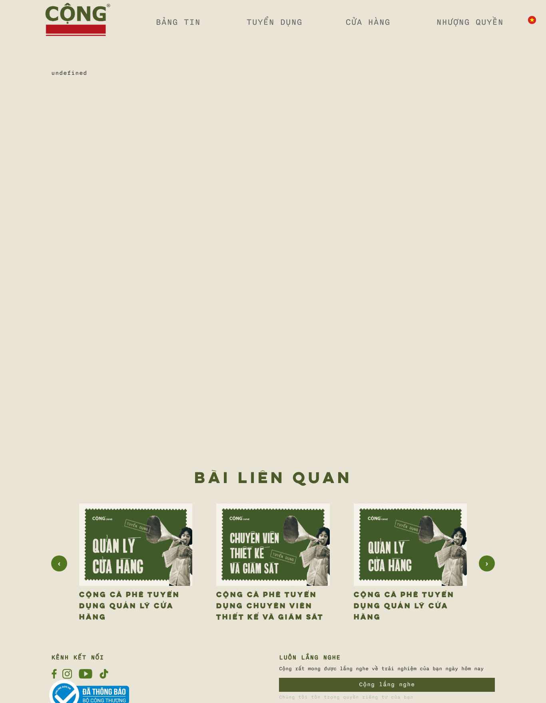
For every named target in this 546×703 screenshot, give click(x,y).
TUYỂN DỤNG (274, 22)
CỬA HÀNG (367, 22)
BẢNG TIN (177, 22)
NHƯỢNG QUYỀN (469, 22)
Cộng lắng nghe (387, 684)
